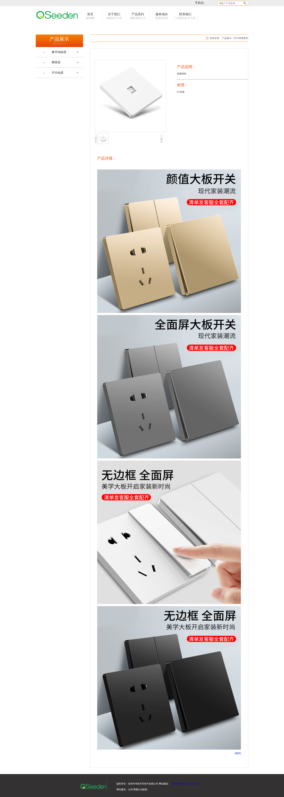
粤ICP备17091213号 (190, 783)
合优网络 (175, 783)
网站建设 (121, 789)
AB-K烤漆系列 (240, 38)
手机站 (199, 2)
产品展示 (226, 38)
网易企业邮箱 (140, 789)
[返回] (238, 753)
